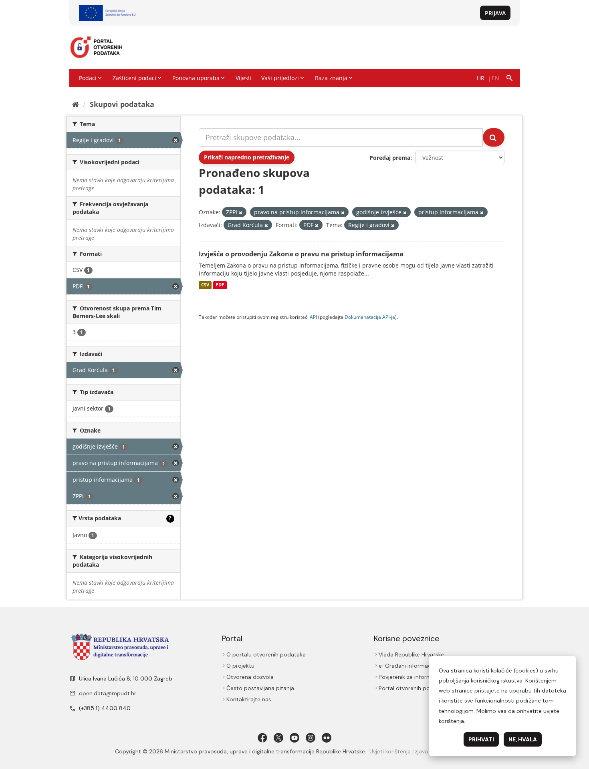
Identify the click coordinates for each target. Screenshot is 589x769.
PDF (220, 285)
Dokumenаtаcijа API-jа (370, 317)
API (313, 317)
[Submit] (493, 137)
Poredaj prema (389, 157)
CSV (205, 285)
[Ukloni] (240, 212)
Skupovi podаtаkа (122, 104)
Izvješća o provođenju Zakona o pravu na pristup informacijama (301, 254)
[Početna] (75, 104)
